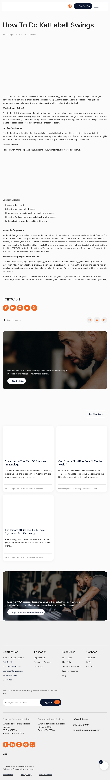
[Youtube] (27, 308)
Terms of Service (45, 774)
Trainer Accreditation (71, 666)
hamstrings (54, 149)
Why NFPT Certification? (14, 657)
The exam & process (12, 666)
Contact (90, 666)
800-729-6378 (81, 724)
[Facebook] (6, 308)
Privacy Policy (26, 774)
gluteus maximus (40, 149)
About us (90, 657)
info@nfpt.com (80, 719)
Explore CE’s (39, 657)
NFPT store (67, 657)
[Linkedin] (13, 308)
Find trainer (67, 662)
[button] (90, 320)
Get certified (8, 662)
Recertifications (10, 675)
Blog (64, 675)
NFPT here (72, 279)
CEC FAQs (38, 666)
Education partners (42, 662)
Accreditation (8, 774)
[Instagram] (20, 308)
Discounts (7, 679)
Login (5, 753)
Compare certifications (13, 670)
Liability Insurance (70, 670)
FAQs (88, 662)
